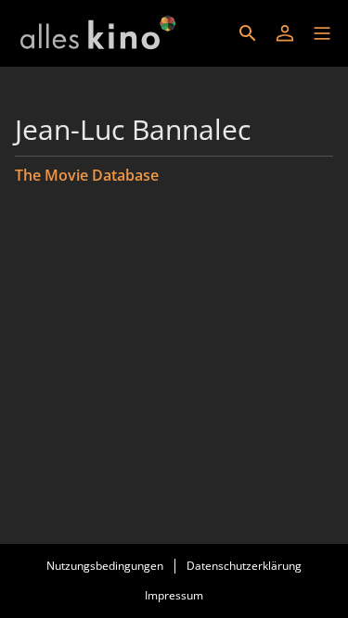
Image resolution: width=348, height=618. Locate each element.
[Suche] (247, 33)
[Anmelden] (284, 33)
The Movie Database (87, 175)
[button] (322, 33)
